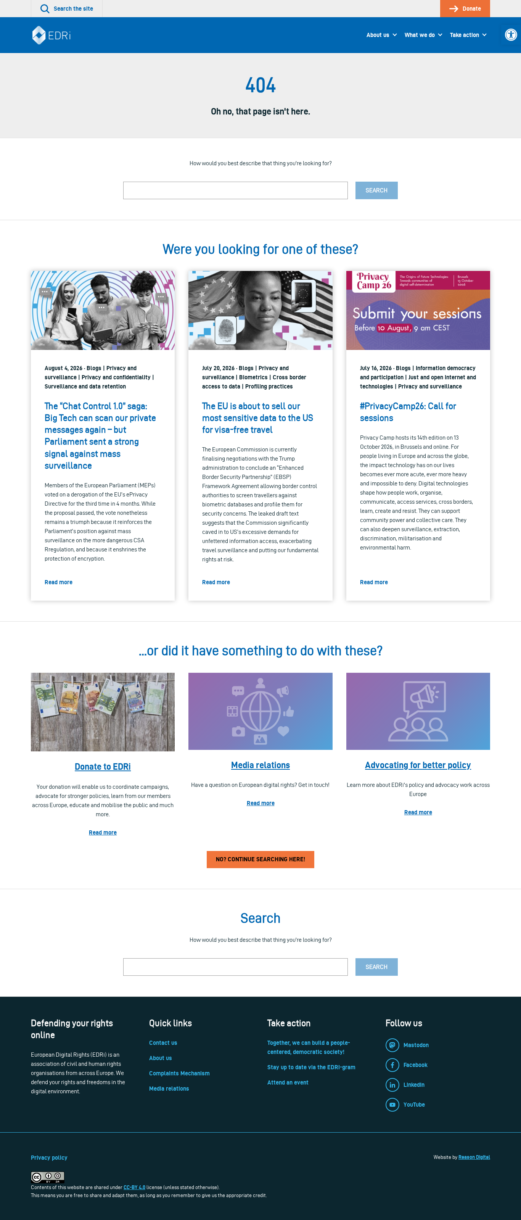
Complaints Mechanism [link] (179, 1073)
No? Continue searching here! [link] (260, 859)
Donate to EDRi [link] (103, 766)
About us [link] (378, 35)
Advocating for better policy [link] (418, 765)
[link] (511, 35)
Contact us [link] (163, 1042)
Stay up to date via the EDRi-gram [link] (311, 1067)
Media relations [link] (260, 765)
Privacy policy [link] (49, 1157)
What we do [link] (420, 35)
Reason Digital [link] (474, 1157)
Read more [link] (103, 832)
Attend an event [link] (288, 1082)
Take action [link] (464, 35)
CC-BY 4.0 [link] (134, 1187)
